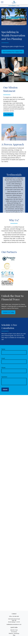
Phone (3, 367)
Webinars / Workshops (14, 633)
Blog (14, 635)
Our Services (14, 631)
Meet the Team (14, 630)
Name (3, 349)
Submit (5, 389)
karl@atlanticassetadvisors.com (14, 624)
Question (4, 377)
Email (3, 358)
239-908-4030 (15, 616)
